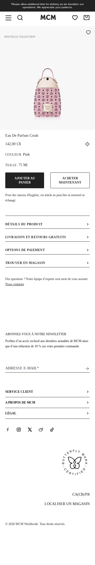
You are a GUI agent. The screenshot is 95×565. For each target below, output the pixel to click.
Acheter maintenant (70, 180)
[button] (47, 77)
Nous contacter (14, 284)
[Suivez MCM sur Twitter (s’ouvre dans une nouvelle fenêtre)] (29, 429)
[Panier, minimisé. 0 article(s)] (86, 17)
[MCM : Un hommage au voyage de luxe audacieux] (48, 19)
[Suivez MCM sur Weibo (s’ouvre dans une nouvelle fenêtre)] (41, 429)
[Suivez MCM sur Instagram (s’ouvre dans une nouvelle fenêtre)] (18, 429)
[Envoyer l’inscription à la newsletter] (87, 368)
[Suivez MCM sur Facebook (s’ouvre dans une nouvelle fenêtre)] (7, 429)
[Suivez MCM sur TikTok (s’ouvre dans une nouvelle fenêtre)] (52, 429)
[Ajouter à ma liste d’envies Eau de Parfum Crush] (88, 33)
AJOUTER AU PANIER (25, 180)
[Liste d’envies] (75, 17)
